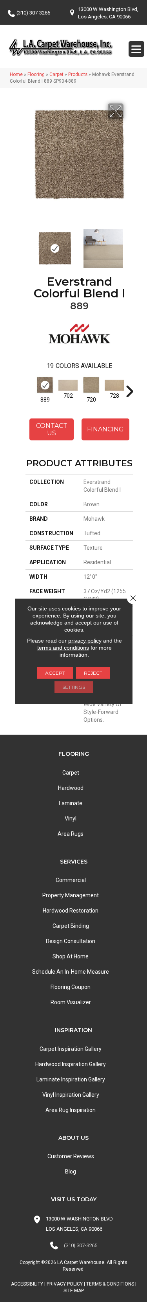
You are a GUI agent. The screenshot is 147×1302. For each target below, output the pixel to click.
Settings (73, 687)
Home (16, 74)
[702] (68, 385)
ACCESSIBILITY (27, 1284)
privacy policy (85, 640)
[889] (44, 385)
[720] (91, 385)
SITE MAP (74, 1290)
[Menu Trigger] (136, 49)
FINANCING (105, 429)
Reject (93, 672)
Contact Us (51, 429)
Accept (55, 672)
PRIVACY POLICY (65, 1284)
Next (129, 244)
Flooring (36, 74)
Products (77, 74)
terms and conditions (63, 647)
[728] (114, 385)
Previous (29, 244)
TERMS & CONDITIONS (110, 1284)
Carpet (56, 74)
